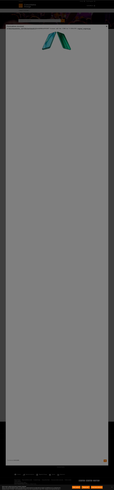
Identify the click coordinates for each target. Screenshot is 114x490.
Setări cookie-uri (76, 487)
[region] (57, 487)
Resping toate (86, 487)
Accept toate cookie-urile (97, 487)
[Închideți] (111, 487)
